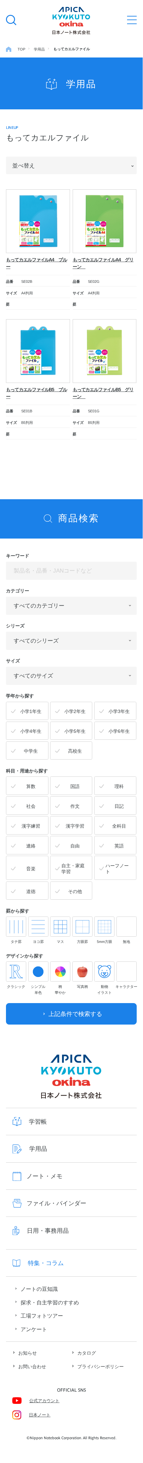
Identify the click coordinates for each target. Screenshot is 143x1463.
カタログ (86, 1353)
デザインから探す (24, 955)
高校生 (75, 751)
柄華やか (60, 989)
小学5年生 (75, 731)
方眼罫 (82, 942)
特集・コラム (46, 1262)
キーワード (17, 555)
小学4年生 (30, 731)
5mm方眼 (104, 942)
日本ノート (39, 1415)
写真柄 (82, 987)
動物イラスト (104, 989)
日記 (119, 806)
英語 (119, 846)
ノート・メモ (44, 1176)
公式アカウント (44, 1401)
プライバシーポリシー (100, 1366)
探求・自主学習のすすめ (50, 1302)
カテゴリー (17, 590)
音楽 (31, 868)
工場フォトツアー (42, 1316)
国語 (75, 786)
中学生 (31, 751)
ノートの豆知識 (39, 1289)
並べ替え (23, 165)
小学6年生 (119, 731)
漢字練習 (31, 826)
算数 (31, 786)
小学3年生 (119, 711)
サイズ (13, 660)
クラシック (16, 987)
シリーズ (15, 625)
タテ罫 (16, 942)
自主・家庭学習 (73, 868)
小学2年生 (75, 711)
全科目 (119, 826)
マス (60, 942)
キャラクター (126, 987)
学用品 (38, 1148)
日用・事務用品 (48, 1230)
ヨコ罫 (38, 942)
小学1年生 (30, 711)
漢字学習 (75, 826)
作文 (75, 806)
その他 (75, 891)
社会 (31, 806)
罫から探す (17, 911)
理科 (119, 786)
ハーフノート (117, 868)
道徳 (31, 891)
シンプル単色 (38, 989)
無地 (126, 942)
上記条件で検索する (75, 1013)
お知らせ (27, 1353)
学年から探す (20, 696)
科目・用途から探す (27, 770)
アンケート (34, 1329)
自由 (75, 846)
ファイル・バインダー (56, 1203)
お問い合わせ (32, 1366)
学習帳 (38, 1121)
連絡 (31, 846)
